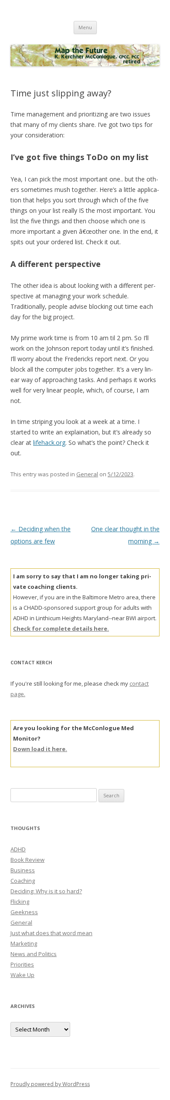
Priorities (22, 964)
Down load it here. (40, 749)
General (87, 474)
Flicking (19, 901)
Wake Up (22, 975)
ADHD (18, 849)
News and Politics (33, 954)
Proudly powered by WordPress (50, 1084)
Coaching (22, 881)
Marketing (23, 943)
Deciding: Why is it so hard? (46, 891)
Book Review (27, 860)
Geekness (24, 912)
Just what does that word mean (51, 933)
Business (22, 870)
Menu (85, 27)
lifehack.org (49, 442)
